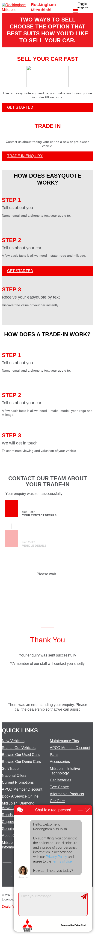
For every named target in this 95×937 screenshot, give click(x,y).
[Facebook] (8, 880)
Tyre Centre (59, 787)
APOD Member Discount (22, 789)
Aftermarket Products (67, 794)
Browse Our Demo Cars (21, 762)
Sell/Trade (10, 769)
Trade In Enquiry (25, 156)
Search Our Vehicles (19, 748)
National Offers (14, 775)
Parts (54, 755)
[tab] (47, 481)
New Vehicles (13, 741)
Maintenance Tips (64, 741)
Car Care (57, 801)
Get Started (20, 107)
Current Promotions (18, 782)
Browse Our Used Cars (21, 755)
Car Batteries (60, 780)
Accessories (60, 762)
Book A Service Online (20, 796)
